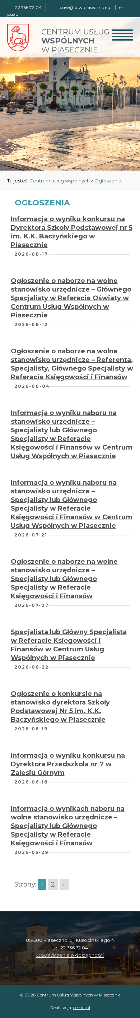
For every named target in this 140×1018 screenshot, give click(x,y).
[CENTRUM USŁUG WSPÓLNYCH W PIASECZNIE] (18, 49)
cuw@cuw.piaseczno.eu (85, 7)
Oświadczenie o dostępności (70, 955)
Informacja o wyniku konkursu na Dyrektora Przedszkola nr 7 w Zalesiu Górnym (68, 764)
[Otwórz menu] (122, 35)
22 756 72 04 (74, 947)
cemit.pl (81, 1007)
